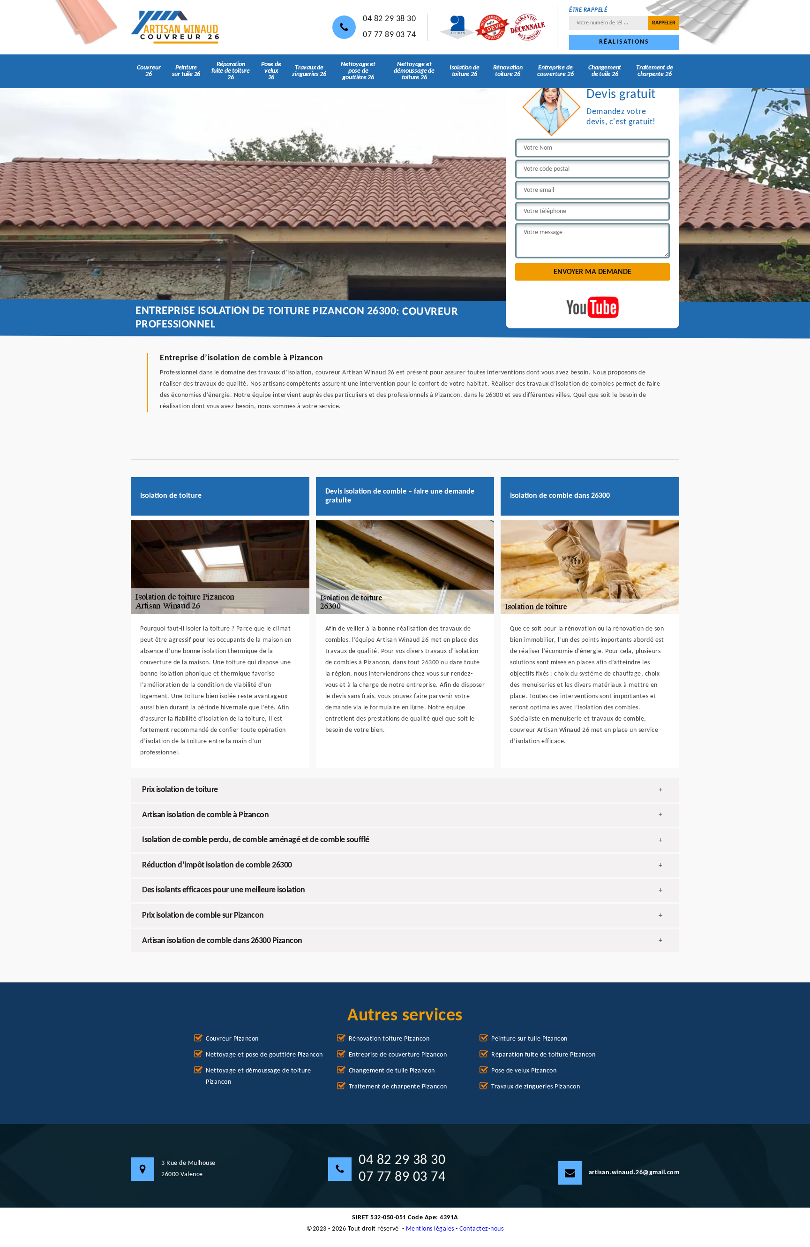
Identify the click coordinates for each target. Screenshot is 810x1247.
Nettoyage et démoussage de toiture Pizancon (258, 1076)
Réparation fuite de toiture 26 (230, 71)
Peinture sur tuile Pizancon (529, 1038)
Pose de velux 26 (271, 71)
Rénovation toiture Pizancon (389, 1038)
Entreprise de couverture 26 (555, 71)
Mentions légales (430, 1228)
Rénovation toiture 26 (508, 71)
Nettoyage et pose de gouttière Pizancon (264, 1054)
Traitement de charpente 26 (654, 71)
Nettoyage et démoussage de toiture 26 (414, 71)
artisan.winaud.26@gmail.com (634, 1172)
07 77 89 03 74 (389, 34)
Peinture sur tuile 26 (186, 71)
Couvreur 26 (148, 71)
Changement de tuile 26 (604, 71)
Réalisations (624, 42)
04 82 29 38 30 (389, 19)
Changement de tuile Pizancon (392, 1070)
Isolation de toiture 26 (465, 71)
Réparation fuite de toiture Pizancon (543, 1054)
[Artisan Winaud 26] (175, 27)
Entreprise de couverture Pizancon (398, 1054)
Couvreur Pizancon (232, 1038)
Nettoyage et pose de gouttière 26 (358, 71)
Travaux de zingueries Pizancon (535, 1086)
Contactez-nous (481, 1228)
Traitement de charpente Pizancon (398, 1086)
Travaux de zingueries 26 (309, 71)
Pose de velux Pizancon (523, 1070)
